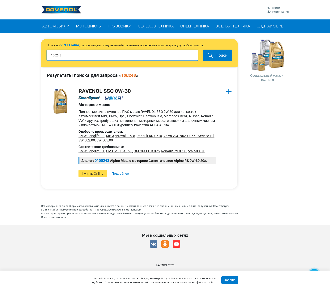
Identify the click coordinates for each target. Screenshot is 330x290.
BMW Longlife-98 (91, 136)
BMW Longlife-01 (91, 151)
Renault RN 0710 (149, 136)
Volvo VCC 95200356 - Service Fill (188, 136)
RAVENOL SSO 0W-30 (104, 91)
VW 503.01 (196, 151)
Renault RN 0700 (174, 151)
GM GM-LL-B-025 (147, 151)
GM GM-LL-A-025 (119, 151)
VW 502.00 (86, 140)
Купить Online (92, 173)
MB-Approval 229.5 (120, 136)
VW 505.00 (104, 140)
